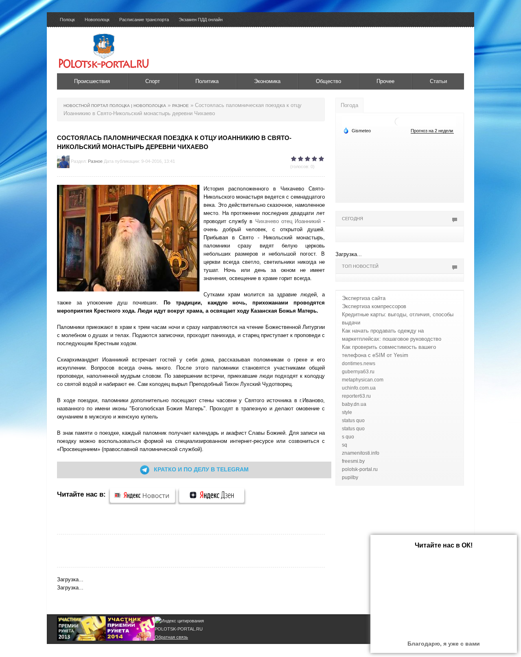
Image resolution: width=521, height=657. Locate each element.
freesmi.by (353, 461)
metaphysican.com (362, 380)
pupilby (350, 477)
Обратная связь (171, 637)
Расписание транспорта (144, 19)
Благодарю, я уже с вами (443, 643)
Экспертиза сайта (363, 298)
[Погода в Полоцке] (399, 121)
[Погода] (357, 130)
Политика (207, 81)
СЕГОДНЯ (352, 218)
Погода (349, 105)
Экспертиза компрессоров (374, 306)
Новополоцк (97, 19)
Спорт (152, 81)
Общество (328, 81)
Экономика (267, 81)
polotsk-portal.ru (360, 469)
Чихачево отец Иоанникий (288, 221)
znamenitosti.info (360, 453)
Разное (95, 161)
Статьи (438, 81)
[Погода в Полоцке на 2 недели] (432, 131)
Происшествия (92, 81)
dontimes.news (358, 363)
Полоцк (67, 19)
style (347, 412)
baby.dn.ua (354, 404)
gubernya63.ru (358, 371)
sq (344, 445)
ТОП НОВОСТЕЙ (360, 266)
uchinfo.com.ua (359, 388)
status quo (353, 420)
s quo (348, 437)
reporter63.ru (356, 396)
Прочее (385, 81)
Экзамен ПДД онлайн (201, 19)
